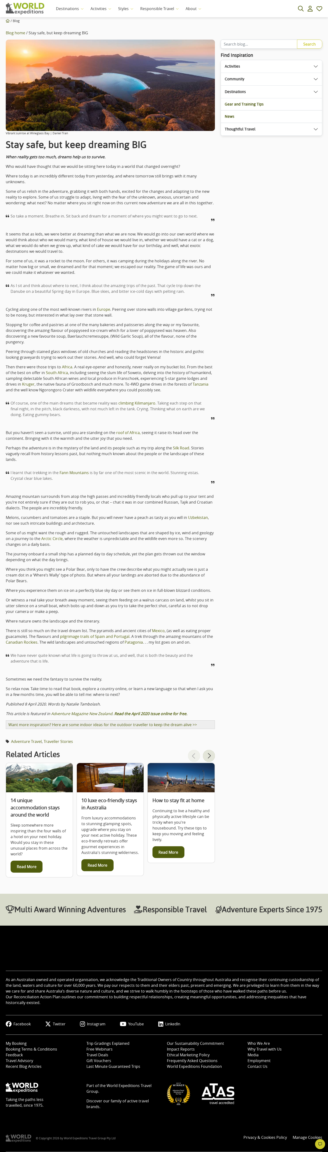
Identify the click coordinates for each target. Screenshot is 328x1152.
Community (234, 79)
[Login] (310, 9)
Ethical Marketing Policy (188, 1055)
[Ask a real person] (320, 1144)
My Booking (16, 1043)
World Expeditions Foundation (194, 1066)
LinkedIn (172, 1024)
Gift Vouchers (98, 1060)
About (191, 8)
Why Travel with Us (265, 1049)
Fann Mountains (74, 472)
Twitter (59, 1024)
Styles (123, 8)
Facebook (22, 1024)
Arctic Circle (52, 538)
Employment (259, 1060)
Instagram (96, 1024)
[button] (209, 756)
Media (253, 1055)
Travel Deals (97, 1055)
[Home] (8, 20)
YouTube (136, 1024)
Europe (103, 309)
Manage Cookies (307, 1137)
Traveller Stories (58, 741)
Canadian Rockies (21, 642)
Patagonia (134, 642)
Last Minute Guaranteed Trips (113, 1066)
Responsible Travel (157, 8)
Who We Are (259, 1043)
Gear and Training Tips (244, 104)
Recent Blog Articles (24, 1066)
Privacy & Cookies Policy (265, 1137)
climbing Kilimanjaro (136, 403)
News (229, 116)
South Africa (57, 372)
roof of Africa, (128, 432)
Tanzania (200, 384)
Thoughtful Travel (240, 129)
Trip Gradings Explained (107, 1043)
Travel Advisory (19, 1060)
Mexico (158, 630)
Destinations (67, 8)
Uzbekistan (198, 517)
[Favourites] (319, 9)
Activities (99, 8)
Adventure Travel (26, 741)
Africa (67, 367)
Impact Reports (181, 1049)
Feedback (14, 1055)
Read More (26, 866)
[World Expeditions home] (25, 9)
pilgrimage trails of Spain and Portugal (94, 636)
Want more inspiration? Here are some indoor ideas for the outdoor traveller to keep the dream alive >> (102, 724)
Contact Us (257, 1066)
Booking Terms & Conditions (31, 1049)
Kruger (28, 384)
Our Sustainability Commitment (195, 1043)
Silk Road (181, 448)
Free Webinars (99, 1049)
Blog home (15, 32)
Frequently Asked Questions (192, 1060)
